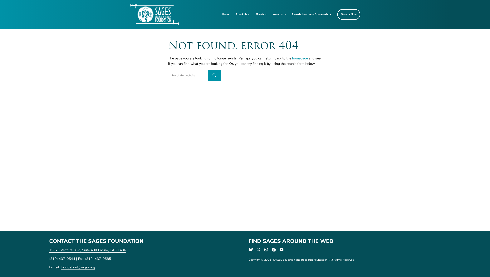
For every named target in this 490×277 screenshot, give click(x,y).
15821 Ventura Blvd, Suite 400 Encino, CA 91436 (87, 250)
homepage (300, 58)
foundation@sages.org (78, 267)
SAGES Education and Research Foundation (300, 260)
